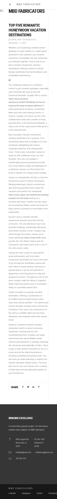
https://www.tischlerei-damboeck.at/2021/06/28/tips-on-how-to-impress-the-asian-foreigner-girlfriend (27, 102)
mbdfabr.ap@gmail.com (44, 452)
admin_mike (16, 39)
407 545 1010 (21, 458)
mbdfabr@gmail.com (23, 452)
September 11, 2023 (17, 43)
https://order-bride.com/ (35, 238)
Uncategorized (29, 39)
